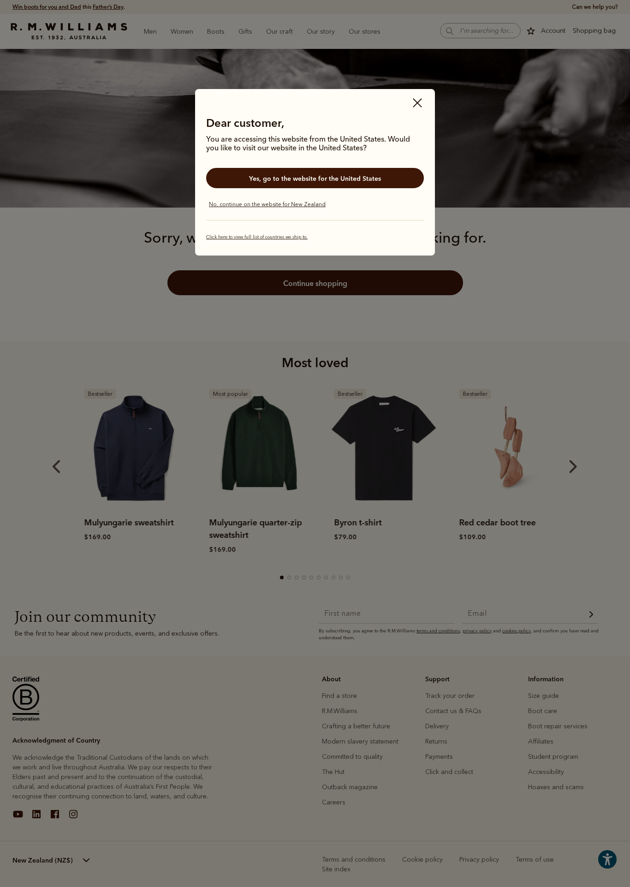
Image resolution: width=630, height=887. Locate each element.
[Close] (417, 104)
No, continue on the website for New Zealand (267, 204)
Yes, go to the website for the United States (315, 178)
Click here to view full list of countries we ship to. (257, 237)
